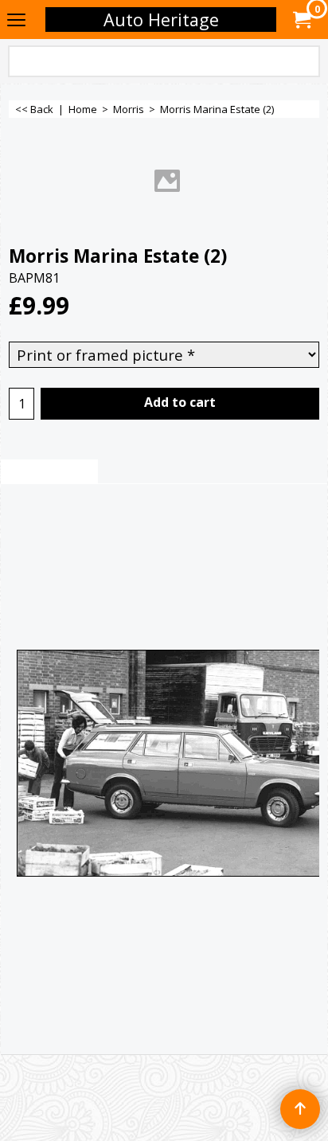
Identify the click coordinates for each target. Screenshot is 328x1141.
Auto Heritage (161, 19)
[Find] (305, 62)
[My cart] (301, 19)
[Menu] (16, 20)
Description (49, 472)
